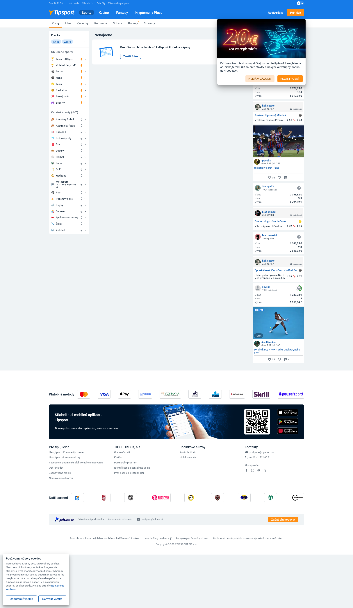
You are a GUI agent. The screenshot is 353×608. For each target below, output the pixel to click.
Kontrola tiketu (187, 452)
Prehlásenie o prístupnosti (129, 472)
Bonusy (133, 23)
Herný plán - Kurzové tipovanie (66, 452)
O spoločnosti (122, 452)
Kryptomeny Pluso (148, 12)
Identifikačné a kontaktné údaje (132, 467)
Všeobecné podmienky (91, 519)
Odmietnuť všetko (21, 599)
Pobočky (101, 3)
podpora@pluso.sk (152, 519)
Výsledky (82, 23)
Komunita (100, 23)
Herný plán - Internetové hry (64, 457)
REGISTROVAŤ (290, 79)
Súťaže (117, 23)
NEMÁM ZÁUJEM (260, 79)
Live (68, 23)
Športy (86, 12)
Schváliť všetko (52, 599)
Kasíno (104, 12)
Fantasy (122, 12)
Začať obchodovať (283, 519)
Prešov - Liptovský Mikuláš (270, 115)
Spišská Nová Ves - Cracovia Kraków (276, 270)
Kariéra (118, 457)
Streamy (149, 23)
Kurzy (55, 23)
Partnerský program (125, 462)
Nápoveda (74, 3)
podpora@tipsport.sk (261, 452)
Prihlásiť (295, 12)
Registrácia (275, 12)
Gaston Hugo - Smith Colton (271, 221)
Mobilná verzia (187, 457)
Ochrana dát (56, 467)
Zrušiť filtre (130, 56)
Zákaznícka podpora (118, 3)
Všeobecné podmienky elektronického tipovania (76, 462)
